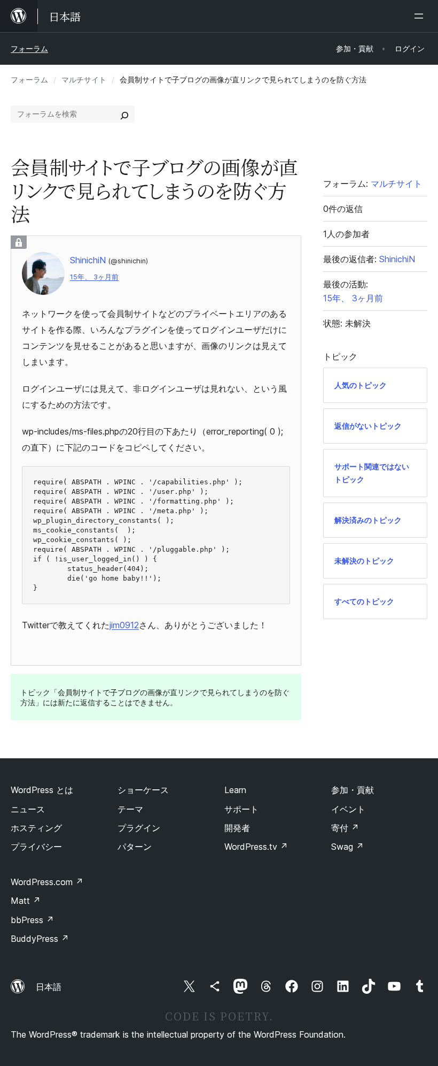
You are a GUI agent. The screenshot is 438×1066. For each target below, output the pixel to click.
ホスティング (36, 828)
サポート (241, 809)
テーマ (130, 809)
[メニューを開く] (421, 16)
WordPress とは (42, 790)
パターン (135, 846)
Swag (347, 846)
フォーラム (29, 48)
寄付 (345, 828)
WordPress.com (47, 882)
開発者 (237, 828)
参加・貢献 (352, 790)
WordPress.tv (256, 846)
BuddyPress (40, 938)
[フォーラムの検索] (124, 114)
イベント (348, 809)
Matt (26, 900)
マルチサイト (83, 79)
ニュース (28, 809)
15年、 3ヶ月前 (94, 277)
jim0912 (124, 625)
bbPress (32, 920)
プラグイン (139, 828)
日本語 (48, 986)
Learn (235, 790)
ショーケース (143, 790)
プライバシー (36, 846)
